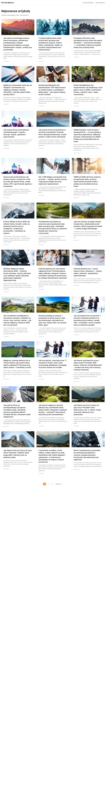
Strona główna (100, 2)
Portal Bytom (7, 2)
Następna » (59, 484)
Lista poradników (88, 2)
